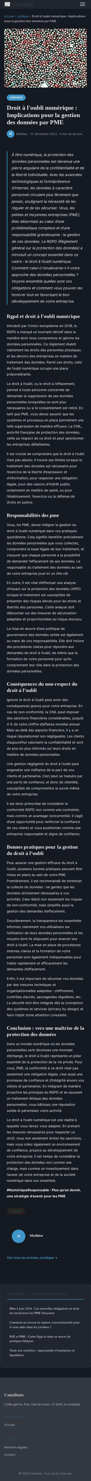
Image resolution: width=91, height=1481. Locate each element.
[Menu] (82, 4)
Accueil (9, 16)
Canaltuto (19, 4)
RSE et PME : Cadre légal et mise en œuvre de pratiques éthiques (40, 1339)
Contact (9, 1454)
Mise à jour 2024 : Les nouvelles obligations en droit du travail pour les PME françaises (44, 1311)
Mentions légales (16, 1447)
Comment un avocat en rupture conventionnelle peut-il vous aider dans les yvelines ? (45, 1325)
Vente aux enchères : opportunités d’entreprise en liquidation (42, 1353)
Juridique (23, 16)
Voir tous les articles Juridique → (32, 1258)
